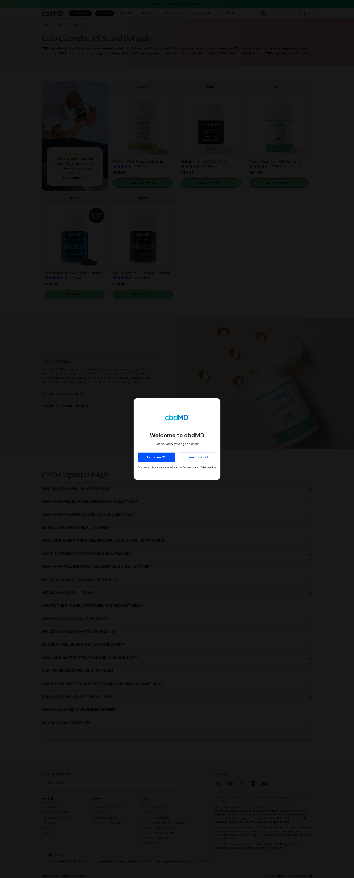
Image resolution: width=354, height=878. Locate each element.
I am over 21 (156, 457)
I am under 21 (197, 457)
